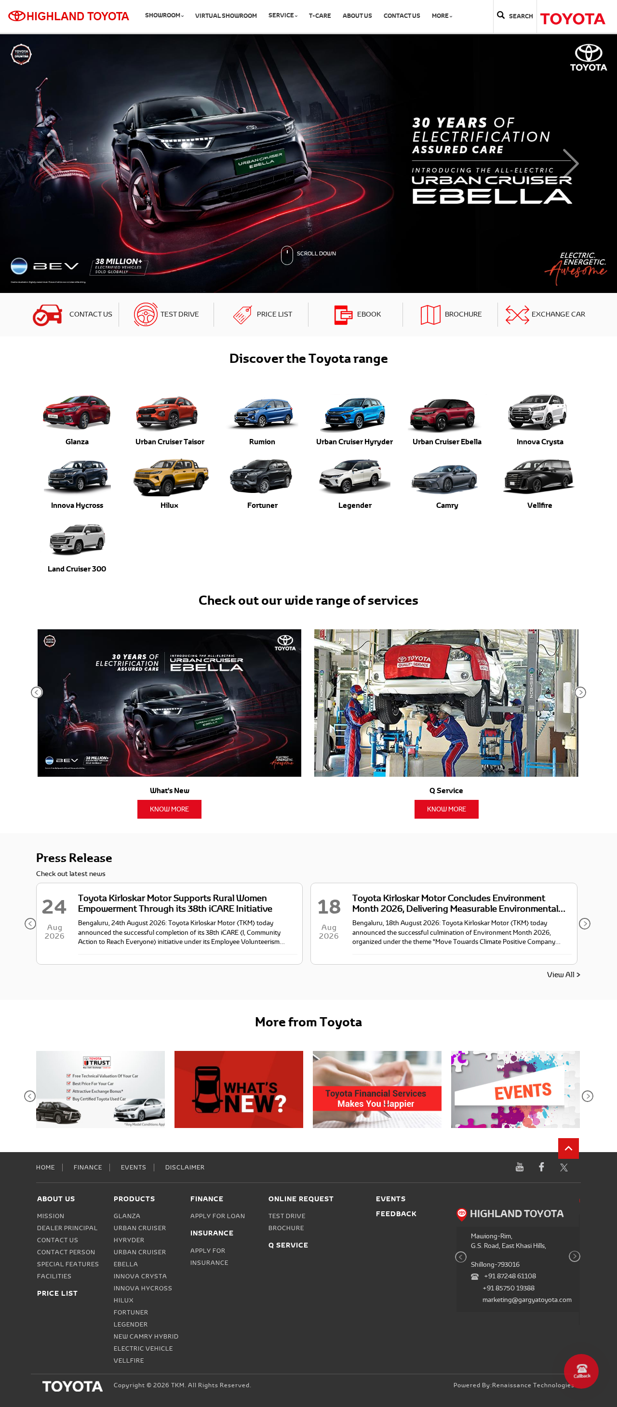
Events (134, 908)
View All (561, 715)
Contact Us (402, 16)
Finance (88, 908)
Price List (274, 55)
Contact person (66, 993)
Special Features (68, 1005)
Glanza (127, 957)
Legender (131, 1065)
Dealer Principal (67, 969)
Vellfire (129, 1101)
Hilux (124, 1041)
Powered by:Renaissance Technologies (514, 1126)
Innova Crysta (140, 1017)
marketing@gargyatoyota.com (527, 1040)
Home (45, 908)
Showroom (163, 15)
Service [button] (281, 15)
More (441, 16)
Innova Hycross (143, 1029)
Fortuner (131, 1053)
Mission (51, 957)
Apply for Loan (217, 957)
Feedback (396, 954)
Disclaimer (185, 908)
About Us (357, 16)
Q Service (288, 985)
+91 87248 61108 (510, 1017)
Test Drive (180, 55)
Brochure (463, 55)
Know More (169, 550)
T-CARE (320, 16)
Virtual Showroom (226, 16)
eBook (369, 55)
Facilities (54, 1017)
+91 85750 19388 (509, 1029)
